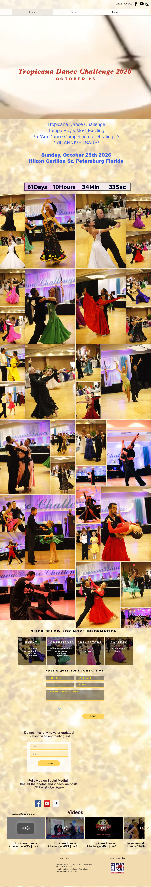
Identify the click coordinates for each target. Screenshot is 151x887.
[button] (22, 814)
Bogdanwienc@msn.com (66, 871)
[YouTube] (141, 3)
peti (60, 642)
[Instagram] (147, 3)
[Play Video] (25, 828)
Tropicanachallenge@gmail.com (75, 869)
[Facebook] (135, 3)
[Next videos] (148, 827)
